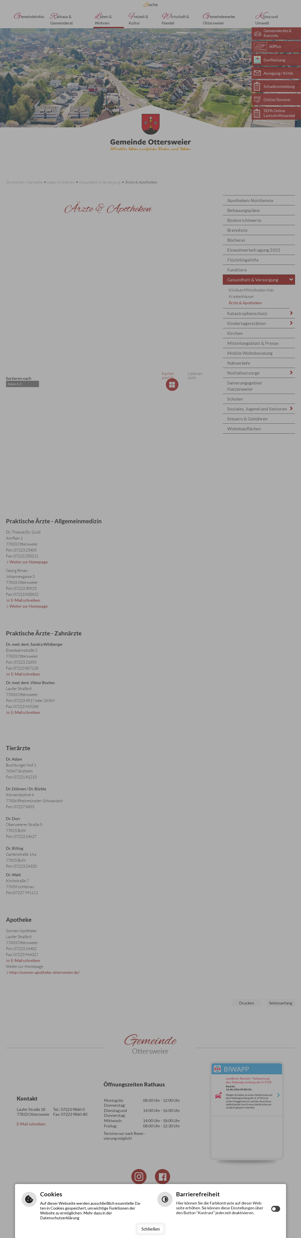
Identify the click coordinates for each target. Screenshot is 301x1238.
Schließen (150, 1228)
